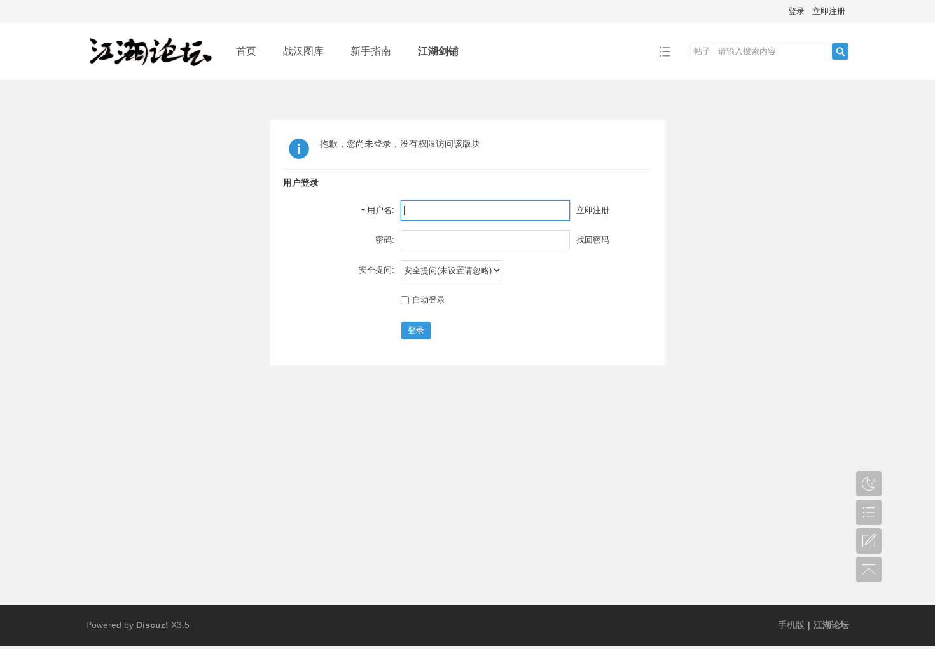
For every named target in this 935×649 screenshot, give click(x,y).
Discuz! (152, 625)
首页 (246, 51)
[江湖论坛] (151, 71)
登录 (796, 11)
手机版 (791, 625)
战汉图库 (303, 51)
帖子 (702, 51)
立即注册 (828, 11)
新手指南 (370, 51)
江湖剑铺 (438, 51)
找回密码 (592, 240)
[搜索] (840, 51)
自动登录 (428, 299)
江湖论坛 (831, 625)
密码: (384, 240)
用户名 (379, 210)
